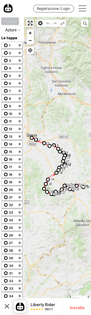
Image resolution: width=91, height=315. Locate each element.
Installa (77, 307)
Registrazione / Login (53, 8)
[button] (12, 45)
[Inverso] (62, 23)
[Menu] (82, 8)
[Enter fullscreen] (30, 23)
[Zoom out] (30, 40)
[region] (57, 166)
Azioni (10, 29)
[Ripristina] (55, 23)
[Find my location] (30, 50)
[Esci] (7, 306)
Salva (10, 21)
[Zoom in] (30, 33)
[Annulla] (47, 23)
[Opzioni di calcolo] (40, 23)
